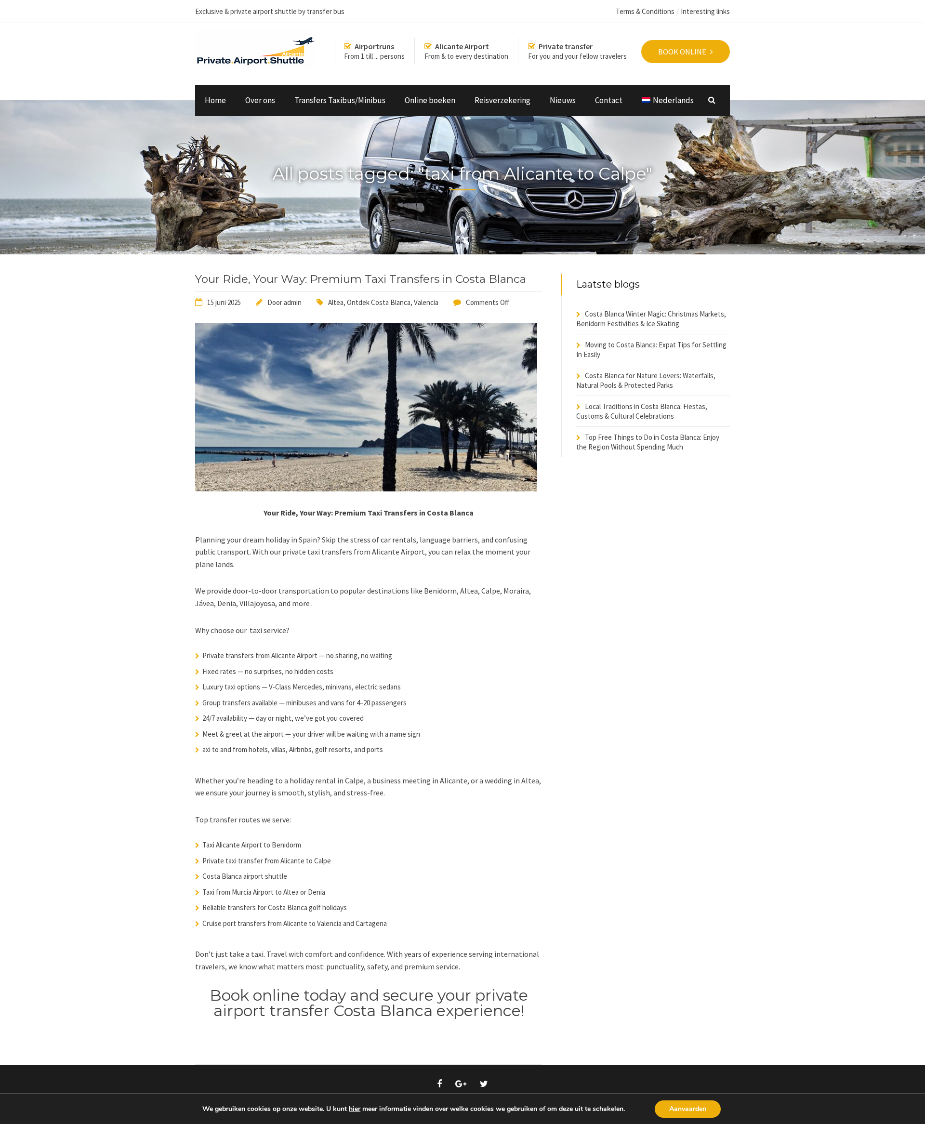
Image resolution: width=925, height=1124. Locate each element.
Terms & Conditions (645, 11)
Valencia (426, 302)
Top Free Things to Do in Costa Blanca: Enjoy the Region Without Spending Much (647, 442)
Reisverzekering (502, 100)
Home (215, 100)
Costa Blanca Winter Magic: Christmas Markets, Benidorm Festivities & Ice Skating (651, 318)
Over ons (260, 100)
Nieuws (563, 100)
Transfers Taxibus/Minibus (339, 100)
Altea (336, 302)
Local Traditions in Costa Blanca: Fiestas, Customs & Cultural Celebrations (641, 411)
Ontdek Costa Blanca (378, 302)
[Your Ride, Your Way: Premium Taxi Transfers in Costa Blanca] (366, 488)
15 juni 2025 (224, 302)
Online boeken (430, 100)
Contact (608, 100)
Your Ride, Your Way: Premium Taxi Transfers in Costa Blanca (360, 279)
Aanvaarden (687, 1108)
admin (293, 302)
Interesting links (705, 11)
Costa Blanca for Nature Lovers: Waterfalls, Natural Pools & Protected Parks (645, 380)
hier (354, 1109)
